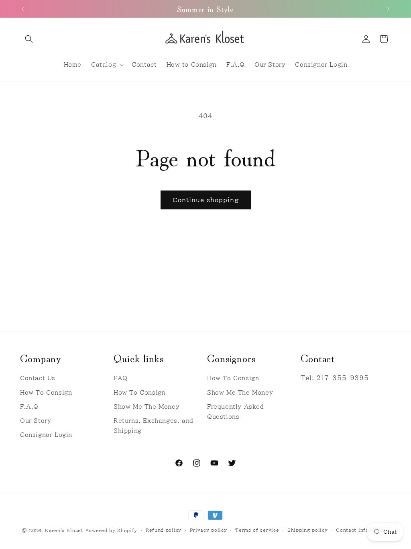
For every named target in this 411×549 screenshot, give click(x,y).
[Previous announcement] (23, 8)
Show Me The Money (146, 407)
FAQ (121, 378)
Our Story (35, 421)
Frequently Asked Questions (235, 412)
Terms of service (257, 530)
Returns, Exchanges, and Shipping (153, 426)
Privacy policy (208, 530)
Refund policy (163, 530)
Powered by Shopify (111, 530)
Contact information (362, 530)
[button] (29, 39)
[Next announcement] (388, 8)
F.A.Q (29, 407)
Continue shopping (206, 200)
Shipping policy (307, 530)
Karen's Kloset (64, 530)
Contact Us (37, 378)
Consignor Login (46, 435)
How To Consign (46, 392)
